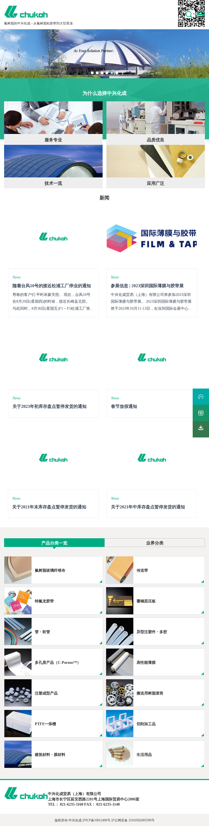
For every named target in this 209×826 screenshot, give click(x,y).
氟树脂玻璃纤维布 (50, 570)
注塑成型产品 (46, 693)
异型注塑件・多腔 (152, 631)
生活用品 (144, 754)
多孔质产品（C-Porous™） (58, 662)
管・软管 (42, 631)
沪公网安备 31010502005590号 (133, 820)
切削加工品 (146, 723)
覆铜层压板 (146, 600)
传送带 (142, 570)
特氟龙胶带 (44, 600)
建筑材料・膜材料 (50, 754)
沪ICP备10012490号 (96, 820)
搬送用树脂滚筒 (150, 693)
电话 (201, 413)
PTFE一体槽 (45, 723)
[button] (92, 72)
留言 (201, 397)
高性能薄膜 (146, 662)
